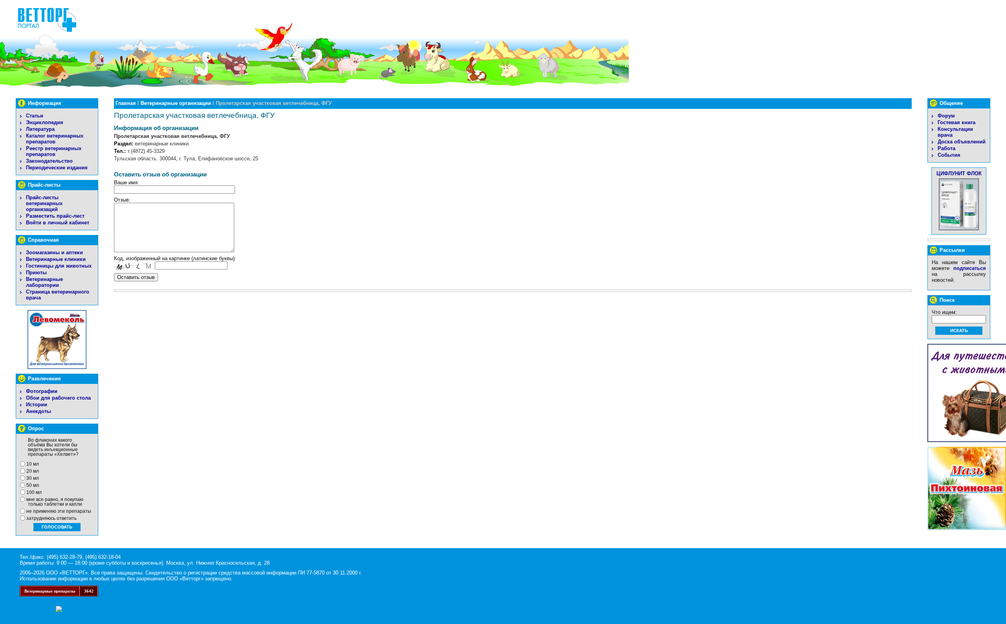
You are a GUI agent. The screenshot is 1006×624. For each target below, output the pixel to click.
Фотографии (41, 391)
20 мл (32, 471)
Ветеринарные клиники (56, 259)
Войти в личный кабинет (57, 223)
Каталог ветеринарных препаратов (54, 139)
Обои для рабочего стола (58, 398)
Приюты (36, 272)
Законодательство (49, 161)
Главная (126, 103)
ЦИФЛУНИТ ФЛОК (959, 173)
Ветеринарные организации (176, 103)
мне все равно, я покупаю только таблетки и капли (54, 502)
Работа (946, 148)
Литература (40, 129)
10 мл (32, 464)
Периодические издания (57, 168)
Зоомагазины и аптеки (54, 252)
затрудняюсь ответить (51, 518)
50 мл (32, 485)
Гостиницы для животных (59, 266)
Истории (36, 404)
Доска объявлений (962, 142)
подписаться (969, 268)
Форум (946, 116)
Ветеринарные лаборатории (44, 282)
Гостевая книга (956, 122)
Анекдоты (38, 411)
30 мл (32, 478)
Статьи (34, 116)
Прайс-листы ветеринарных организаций (44, 203)
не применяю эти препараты (58, 511)
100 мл (34, 492)
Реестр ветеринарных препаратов (53, 151)
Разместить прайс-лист (55, 216)
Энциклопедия (44, 122)
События (949, 155)
